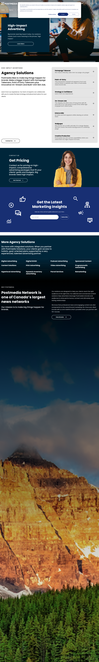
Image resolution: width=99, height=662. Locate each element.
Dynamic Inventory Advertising (34, 273)
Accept (63, 14)
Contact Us (9, 141)
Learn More (20, 44)
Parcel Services (57, 272)
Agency (11, 10)
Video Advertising (58, 265)
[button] (91, 3)
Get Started (17, 180)
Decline (73, 14)
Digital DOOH (31, 261)
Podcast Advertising (59, 261)
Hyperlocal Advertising (11, 272)
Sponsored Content (83, 261)
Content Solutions (8, 265)
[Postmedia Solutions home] (16, 3)
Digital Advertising (9, 261)
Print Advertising (33, 265)
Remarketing (80, 272)
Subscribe (64, 217)
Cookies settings (52, 14)
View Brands (60, 317)
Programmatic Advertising (81, 266)
